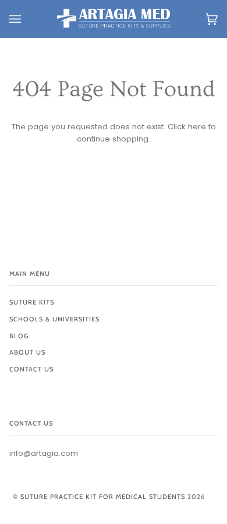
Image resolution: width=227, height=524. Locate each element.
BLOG (19, 336)
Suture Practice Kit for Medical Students (102, 497)
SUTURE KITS (31, 302)
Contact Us (31, 369)
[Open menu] (26, 19)
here (197, 126)
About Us (27, 352)
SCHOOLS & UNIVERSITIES (54, 319)
